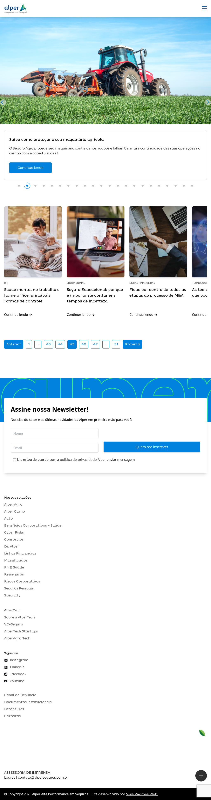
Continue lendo (30, 168)
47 (95, 344)
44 (60, 344)
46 (83, 344)
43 (48, 344)
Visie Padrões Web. (142, 794)
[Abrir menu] (204, 8)
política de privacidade (78, 460)
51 (116, 344)
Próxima (132, 344)
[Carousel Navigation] (105, 103)
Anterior (13, 344)
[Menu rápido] (201, 775)
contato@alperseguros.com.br (43, 777)
